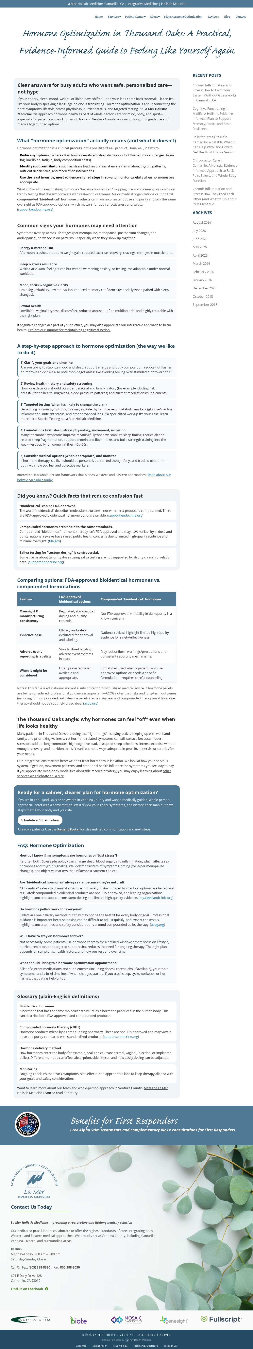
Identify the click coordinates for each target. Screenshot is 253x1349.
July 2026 (199, 231)
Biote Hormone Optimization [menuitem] (183, 16)
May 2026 (200, 247)
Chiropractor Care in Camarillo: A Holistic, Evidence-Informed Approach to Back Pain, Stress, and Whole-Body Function (215, 170)
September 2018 (205, 304)
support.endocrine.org (35, 209)
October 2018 (203, 296)
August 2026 (202, 222)
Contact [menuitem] (241, 16)
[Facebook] (46, 1289)
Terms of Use (170, 1345)
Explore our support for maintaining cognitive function (69, 330)
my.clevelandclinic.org (156, 898)
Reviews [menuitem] (213, 16)
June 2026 (200, 239)
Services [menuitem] (113, 16)
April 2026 (200, 255)
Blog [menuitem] (227, 16)
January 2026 (202, 280)
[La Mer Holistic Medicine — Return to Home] (34, 1180)
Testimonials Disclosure (146, 1345)
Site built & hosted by (126, 1339)
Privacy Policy (120, 1345)
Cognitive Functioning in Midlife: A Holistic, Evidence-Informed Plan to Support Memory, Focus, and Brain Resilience (213, 118)
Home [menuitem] (99, 16)
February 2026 (203, 272)
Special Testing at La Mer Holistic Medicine (69, 419)
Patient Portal (68, 829)
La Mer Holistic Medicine (113, 1334)
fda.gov (54, 541)
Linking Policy (100, 1345)
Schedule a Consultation (40, 820)
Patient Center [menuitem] (134, 16)
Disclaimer (81, 1345)
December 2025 (204, 288)
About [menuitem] (154, 16)
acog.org (90, 703)
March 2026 (201, 263)
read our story (66, 1093)
